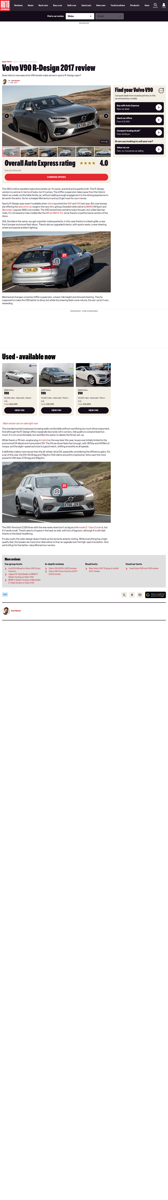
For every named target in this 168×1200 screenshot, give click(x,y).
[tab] (11, 152)
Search (155, 7)
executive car (25, 206)
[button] (56, 115)
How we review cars (13, 170)
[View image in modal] (6, 116)
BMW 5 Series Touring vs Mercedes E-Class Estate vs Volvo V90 (24, 581)
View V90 (19, 410)
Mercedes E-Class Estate (88, 527)
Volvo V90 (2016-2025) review (63, 568)
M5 (47, 213)
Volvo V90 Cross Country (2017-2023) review (63, 572)
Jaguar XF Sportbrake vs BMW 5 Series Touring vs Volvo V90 (23, 575)
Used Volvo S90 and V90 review (143, 568)
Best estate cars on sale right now (20, 423)
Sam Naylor (15, 81)
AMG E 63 (57, 213)
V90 (78, 203)
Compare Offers (56, 177)
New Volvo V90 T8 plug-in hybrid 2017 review (104, 570)
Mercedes (7, 209)
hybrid (44, 440)
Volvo (50, 203)
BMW (89, 206)
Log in (164, 7)
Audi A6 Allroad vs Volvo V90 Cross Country (24, 570)
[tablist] (56, 152)
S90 (69, 203)
